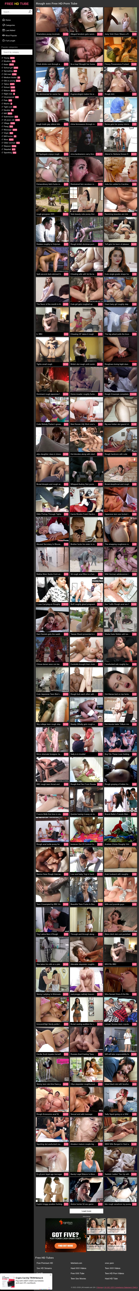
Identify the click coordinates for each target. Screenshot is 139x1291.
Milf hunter (9, 136)
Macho (7, 103)
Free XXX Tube (77, 1273)
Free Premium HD (45, 1263)
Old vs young (11, 81)
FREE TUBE (17, 4)
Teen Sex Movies (78, 1278)
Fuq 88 (40, 1273)
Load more (86, 1211)
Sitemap (100, 1287)
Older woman (11, 143)
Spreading (10, 71)
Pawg (8, 126)
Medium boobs (11, 77)
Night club (9, 94)
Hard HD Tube (111, 1278)
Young (8, 58)
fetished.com (76, 1263)
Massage (10, 130)
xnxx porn (109, 1263)
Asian (8, 64)
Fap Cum (41, 1278)
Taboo (8, 84)
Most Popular (11, 35)
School (9, 87)
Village (9, 123)
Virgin (8, 133)
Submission (10, 117)
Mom (8, 139)
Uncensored (10, 97)
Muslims (9, 61)
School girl (10, 68)
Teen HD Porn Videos (114, 1273)
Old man (9, 74)
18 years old (11, 120)
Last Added (10, 30)
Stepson (9, 146)
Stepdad (9, 149)
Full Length (10, 41)
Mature (9, 90)
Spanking (9, 152)
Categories (10, 25)
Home (8, 20)
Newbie (8, 110)
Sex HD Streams (44, 1268)
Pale (7, 100)
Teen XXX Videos (112, 1268)
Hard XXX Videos (78, 1268)
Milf (7, 113)
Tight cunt (9, 107)
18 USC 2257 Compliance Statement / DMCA (121, 1287)
